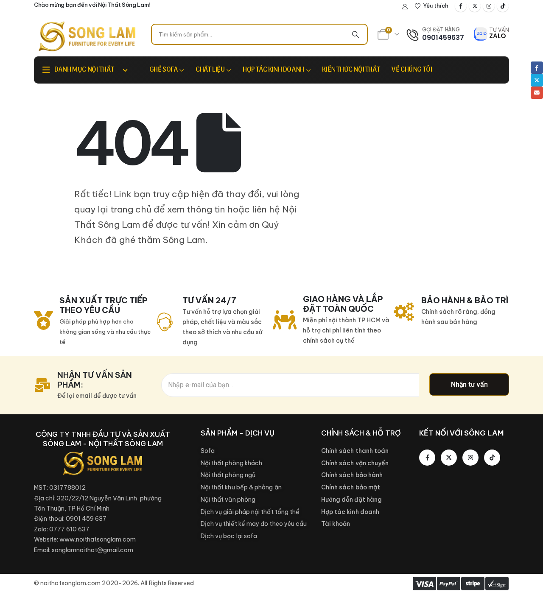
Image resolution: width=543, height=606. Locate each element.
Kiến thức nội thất (351, 69)
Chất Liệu (210, 69)
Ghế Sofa (163, 69)
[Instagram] (489, 6)
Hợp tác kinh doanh (273, 69)
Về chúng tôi (412, 69)
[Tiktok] (503, 6)
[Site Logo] (87, 36)
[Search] (355, 34)
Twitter (537, 80)
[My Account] (405, 6)
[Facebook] (461, 6)
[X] (475, 6)
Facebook (537, 67)
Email (537, 93)
